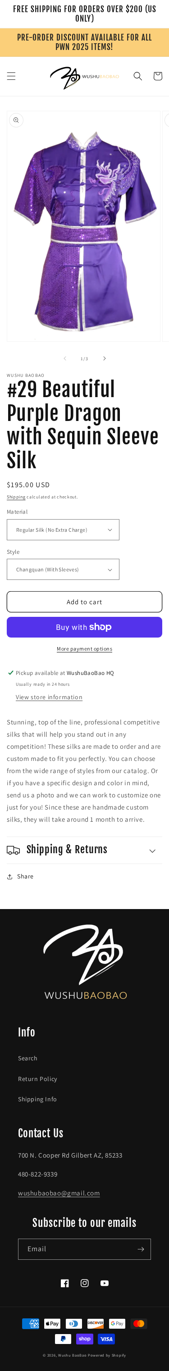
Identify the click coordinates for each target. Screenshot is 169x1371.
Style (13, 552)
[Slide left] (65, 358)
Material (17, 512)
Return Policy (37, 1079)
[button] (11, 76)
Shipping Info (37, 1099)
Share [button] (25, 876)
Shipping (16, 497)
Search (28, 1058)
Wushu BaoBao (72, 1355)
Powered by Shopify (107, 1355)
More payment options (84, 648)
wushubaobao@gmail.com (59, 1193)
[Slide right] (104, 358)
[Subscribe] (141, 1249)
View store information (49, 697)
